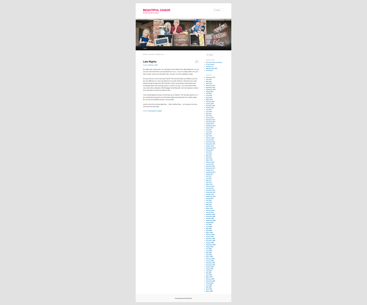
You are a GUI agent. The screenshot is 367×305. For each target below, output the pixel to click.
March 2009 (209, 232)
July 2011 (209, 176)
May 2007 (209, 273)
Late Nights (149, 61)
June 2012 (209, 154)
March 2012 (209, 160)
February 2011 (210, 186)
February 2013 (210, 138)
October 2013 (210, 124)
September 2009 (211, 220)
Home (145, 48)
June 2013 (209, 132)
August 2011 (209, 174)
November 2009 (210, 216)
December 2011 (210, 166)
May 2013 (209, 134)
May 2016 (209, 81)
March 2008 (209, 257)
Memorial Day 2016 (211, 68)
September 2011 (211, 172)
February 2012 (210, 162)
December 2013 (210, 120)
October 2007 (210, 267)
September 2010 (211, 196)
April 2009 (209, 230)
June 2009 (209, 226)
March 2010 (209, 208)
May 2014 (209, 114)
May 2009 (209, 228)
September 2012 (211, 148)
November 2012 (210, 144)
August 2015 (209, 91)
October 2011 (210, 170)
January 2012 (210, 164)
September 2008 (211, 245)
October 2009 (210, 218)
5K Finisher (209, 70)
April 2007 (209, 275)
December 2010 (210, 190)
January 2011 (210, 188)
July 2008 (209, 249)
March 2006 (209, 291)
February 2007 (210, 279)
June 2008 (209, 251)
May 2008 (209, 253)
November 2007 (210, 265)
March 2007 (209, 277)
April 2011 (209, 182)
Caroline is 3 (210, 66)
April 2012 (209, 158)
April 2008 (209, 255)
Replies (159, 111)
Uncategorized (152, 111)
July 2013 (209, 130)
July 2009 (209, 224)
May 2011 (209, 180)
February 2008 (210, 259)
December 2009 (210, 214)
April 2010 (209, 206)
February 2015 (210, 101)
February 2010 (210, 210)
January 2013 (210, 140)
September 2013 (211, 126)
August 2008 (209, 247)
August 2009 (209, 222)
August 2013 (209, 128)
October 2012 (210, 146)
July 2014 (209, 109)
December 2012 (210, 142)
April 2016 (209, 83)
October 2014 (210, 107)
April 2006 (209, 289)
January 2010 (210, 212)
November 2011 (210, 168)
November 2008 (210, 240)
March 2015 (209, 99)
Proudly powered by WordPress (183, 298)
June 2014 (209, 111)
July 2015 (209, 93)
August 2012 (209, 150)
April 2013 (209, 136)
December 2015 (210, 85)
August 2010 (209, 198)
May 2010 (209, 204)
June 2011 (209, 178)
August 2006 (209, 283)
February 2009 (210, 234)
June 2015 (209, 95)
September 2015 (211, 89)
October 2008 (210, 243)
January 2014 (210, 118)
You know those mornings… (214, 62)
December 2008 (210, 238)
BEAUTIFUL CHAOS (156, 10)
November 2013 (210, 122)
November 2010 (210, 192)
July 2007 (209, 271)
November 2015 (210, 87)
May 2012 (209, 156)
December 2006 (210, 281)
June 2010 (209, 202)
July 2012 (209, 152)
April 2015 (209, 97)
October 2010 (210, 194)
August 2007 (209, 269)
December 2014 (210, 105)
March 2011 (209, 184)
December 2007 (210, 263)
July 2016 (209, 79)
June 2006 (209, 285)
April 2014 (209, 116)
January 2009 (210, 236)
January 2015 (210, 103)
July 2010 (209, 200)
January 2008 (210, 261)
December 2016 (210, 77)
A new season (210, 64)
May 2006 (209, 287)
